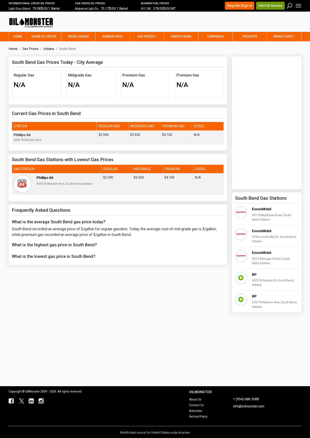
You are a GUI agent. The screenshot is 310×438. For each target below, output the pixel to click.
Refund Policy (198, 416)
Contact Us (196, 405)
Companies (215, 36)
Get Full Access (270, 6)
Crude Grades (78, 36)
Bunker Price (112, 36)
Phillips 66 (22, 135)
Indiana (48, 49)
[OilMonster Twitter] (21, 401)
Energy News (181, 36)
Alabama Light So (86, 8)
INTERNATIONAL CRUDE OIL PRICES (32, 3)
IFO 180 (146, 8)
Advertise (195, 411)
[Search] (289, 5)
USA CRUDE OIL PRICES (90, 3)
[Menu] (298, 4)
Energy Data (283, 36)
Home (20, 36)
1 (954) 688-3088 (246, 399)
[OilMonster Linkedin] (31, 401)
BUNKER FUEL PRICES (155, 3)
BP (254, 274)
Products (249, 36)
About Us (195, 399)
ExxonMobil (261, 209)
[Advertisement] (248, 24)
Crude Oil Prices (44, 36)
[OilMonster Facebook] (11, 401)
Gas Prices (145, 36)
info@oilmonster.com (248, 406)
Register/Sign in (239, 6)
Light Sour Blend (19, 8)
